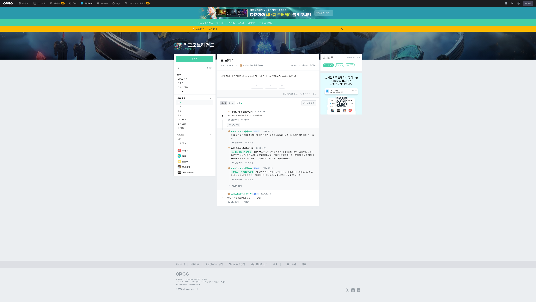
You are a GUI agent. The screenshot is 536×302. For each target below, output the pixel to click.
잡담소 (241, 22)
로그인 (528, 3)
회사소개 (180, 264)
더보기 (247, 119)
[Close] (336, 13)
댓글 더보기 (237, 186)
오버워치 (252, 22)
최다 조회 (339, 65)
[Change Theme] (512, 3)
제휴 (275, 264)
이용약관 (195, 264)
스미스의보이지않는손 (241, 131)
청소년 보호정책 (237, 264)
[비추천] (222, 119)
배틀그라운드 (265, 22)
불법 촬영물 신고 (259, 264)
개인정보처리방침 (214, 264)
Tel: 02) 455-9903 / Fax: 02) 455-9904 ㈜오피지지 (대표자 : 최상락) (201, 282)
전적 (24, 3)
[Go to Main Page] (8, 3)
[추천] (222, 112)
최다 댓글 (349, 65)
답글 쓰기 (235, 119)
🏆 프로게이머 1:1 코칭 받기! (205, 29)
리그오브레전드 (205, 22)
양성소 (231, 22)
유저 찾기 (220, 22)
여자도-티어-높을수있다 (242, 111)
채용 (304, 264)
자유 (222, 65)
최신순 (231, 103)
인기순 (223, 103)
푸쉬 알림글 (328, 65)
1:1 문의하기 (289, 264)
